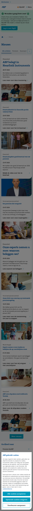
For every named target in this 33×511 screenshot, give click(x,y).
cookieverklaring (7, 489)
